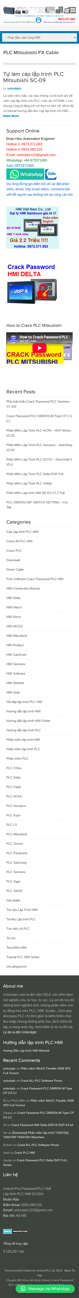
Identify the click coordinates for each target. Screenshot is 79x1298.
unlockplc (14, 89)
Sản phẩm (13, 900)
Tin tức (11, 938)
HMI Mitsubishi (16, 635)
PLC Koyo (13, 815)
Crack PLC (14, 550)
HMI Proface (15, 645)
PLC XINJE (14, 891)
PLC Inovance (16, 806)
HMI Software (15, 673)
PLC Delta (13, 777)
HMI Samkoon (16, 654)
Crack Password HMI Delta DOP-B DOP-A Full (42, 1125)
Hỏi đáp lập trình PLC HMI (24, 702)
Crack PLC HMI (24, 1152)
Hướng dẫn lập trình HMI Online (28, 721)
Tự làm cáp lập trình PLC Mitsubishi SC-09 (33, 77)
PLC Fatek (13, 787)
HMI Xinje (13, 692)
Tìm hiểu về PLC (17, 928)
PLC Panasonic (17, 853)
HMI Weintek (15, 683)
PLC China (13, 768)
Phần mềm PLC (17, 758)
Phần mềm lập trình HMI (23, 739)
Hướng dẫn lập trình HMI (23, 711)
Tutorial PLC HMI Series (23, 957)
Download (13, 560)
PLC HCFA (14, 796)
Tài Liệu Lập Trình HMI (21, 910)
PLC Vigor (13, 881)
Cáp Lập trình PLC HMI (22, 531)
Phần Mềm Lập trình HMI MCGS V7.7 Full (35, 493)
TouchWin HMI (16, 947)
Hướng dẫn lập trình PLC (23, 730)
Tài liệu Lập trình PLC (21, 919)
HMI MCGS (14, 626)
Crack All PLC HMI (19, 541)
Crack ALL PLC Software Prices (41, 1080)
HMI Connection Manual (23, 588)
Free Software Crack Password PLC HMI (34, 579)
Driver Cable (15, 569)
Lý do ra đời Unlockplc (20, 1032)
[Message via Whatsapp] (25, 178)
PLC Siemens (15, 872)
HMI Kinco (13, 617)
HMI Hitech (14, 607)
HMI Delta (13, 598)
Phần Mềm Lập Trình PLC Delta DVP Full (34, 474)
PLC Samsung (16, 862)
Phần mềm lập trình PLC (23, 749)
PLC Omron (14, 843)
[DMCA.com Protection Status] (16, 1233)
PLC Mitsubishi (16, 834)
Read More (11, 116)
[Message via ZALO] (50, 178)
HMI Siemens (15, 664)
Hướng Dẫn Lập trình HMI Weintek (26, 1050)
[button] (45, 1289)
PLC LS (11, 824)
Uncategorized (16, 966)
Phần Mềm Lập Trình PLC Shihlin (29, 483)
